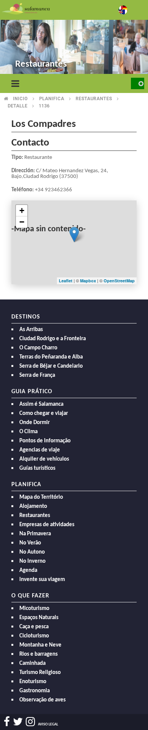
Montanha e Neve (40, 645)
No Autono (32, 552)
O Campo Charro (38, 348)
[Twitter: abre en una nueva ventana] (18, 722)
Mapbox (88, 280)
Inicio (20, 98)
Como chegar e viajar (43, 413)
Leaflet (65, 280)
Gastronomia (34, 691)
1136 (44, 106)
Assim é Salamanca (41, 404)
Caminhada (32, 663)
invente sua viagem (42, 580)
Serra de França (37, 375)
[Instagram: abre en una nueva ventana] (30, 722)
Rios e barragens (38, 654)
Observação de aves (42, 700)
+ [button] (21, 210)
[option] (74, 38)
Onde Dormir (34, 423)
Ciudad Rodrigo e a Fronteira (52, 339)
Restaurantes (94, 98)
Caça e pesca (34, 627)
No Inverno (32, 561)
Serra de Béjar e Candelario (51, 366)
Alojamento (33, 506)
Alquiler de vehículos (44, 459)
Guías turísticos (37, 468)
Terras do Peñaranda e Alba (51, 357)
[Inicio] (25, 8)
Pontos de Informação (45, 441)
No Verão (30, 543)
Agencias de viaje (39, 450)
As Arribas (31, 330)
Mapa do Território (41, 497)
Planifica (51, 98)
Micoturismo (34, 609)
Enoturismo (32, 682)
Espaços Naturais (38, 618)
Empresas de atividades (46, 525)
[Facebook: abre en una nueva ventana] (7, 722)
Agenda (28, 570)
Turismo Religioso (40, 673)
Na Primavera (35, 534)
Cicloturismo (34, 636)
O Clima (28, 432)
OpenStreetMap (119, 280)
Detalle (17, 106)
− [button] (21, 222)
